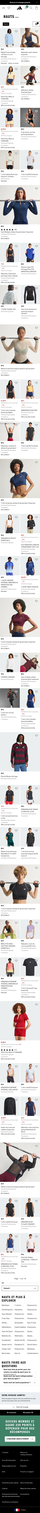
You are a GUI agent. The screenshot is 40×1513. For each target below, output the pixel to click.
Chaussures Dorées (19, 1319)
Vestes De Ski (20, 1340)
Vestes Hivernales (31, 1314)
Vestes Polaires (30, 1332)
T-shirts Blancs (18, 1306)
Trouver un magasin (27, 1472)
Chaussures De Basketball (32, 1340)
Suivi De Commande (9, 1460)
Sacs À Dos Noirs (31, 1323)
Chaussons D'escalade (31, 1327)
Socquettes (19, 1323)
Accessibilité (24, 1494)
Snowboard (6, 1340)
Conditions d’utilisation (10, 1502)
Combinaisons (7, 1310)
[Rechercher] (31, 8)
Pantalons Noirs (18, 1310)
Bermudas (6, 1353)
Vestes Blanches (31, 1336)
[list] (16, 24)
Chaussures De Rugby (32, 1306)
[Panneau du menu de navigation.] (3, 8)
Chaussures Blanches (19, 1332)
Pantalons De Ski (20, 1345)
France (23, 1510)
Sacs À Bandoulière (19, 1354)
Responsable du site (9, 1466)
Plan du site (24, 1460)
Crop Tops (6, 1318)
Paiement (23, 1466)
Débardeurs (6, 1327)
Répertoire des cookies (28, 1488)
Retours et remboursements (26, 1453)
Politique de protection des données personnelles (11, 1495)
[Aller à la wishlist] (9, 8)
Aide (3, 1472)
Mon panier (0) (28, 1412)
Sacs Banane (7, 1314)
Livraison (5, 1452)
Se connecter (11, 1412)
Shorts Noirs (32, 1345)
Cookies (4, 1488)
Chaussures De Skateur (32, 1310)
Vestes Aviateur (5, 1323)
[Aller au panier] (36, 8)
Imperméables (20, 1327)
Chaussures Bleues (19, 1314)
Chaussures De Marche (32, 1319)
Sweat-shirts (7, 1345)
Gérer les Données (26, 1483)
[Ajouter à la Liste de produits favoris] (16, 32)
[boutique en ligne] (19, 8)
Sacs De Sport (7, 1331)
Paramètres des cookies (10, 1483)
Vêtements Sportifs (19, 1336)
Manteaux (5, 1305)
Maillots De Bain (6, 1336)
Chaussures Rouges (19, 1349)
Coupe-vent (6, 1349)
